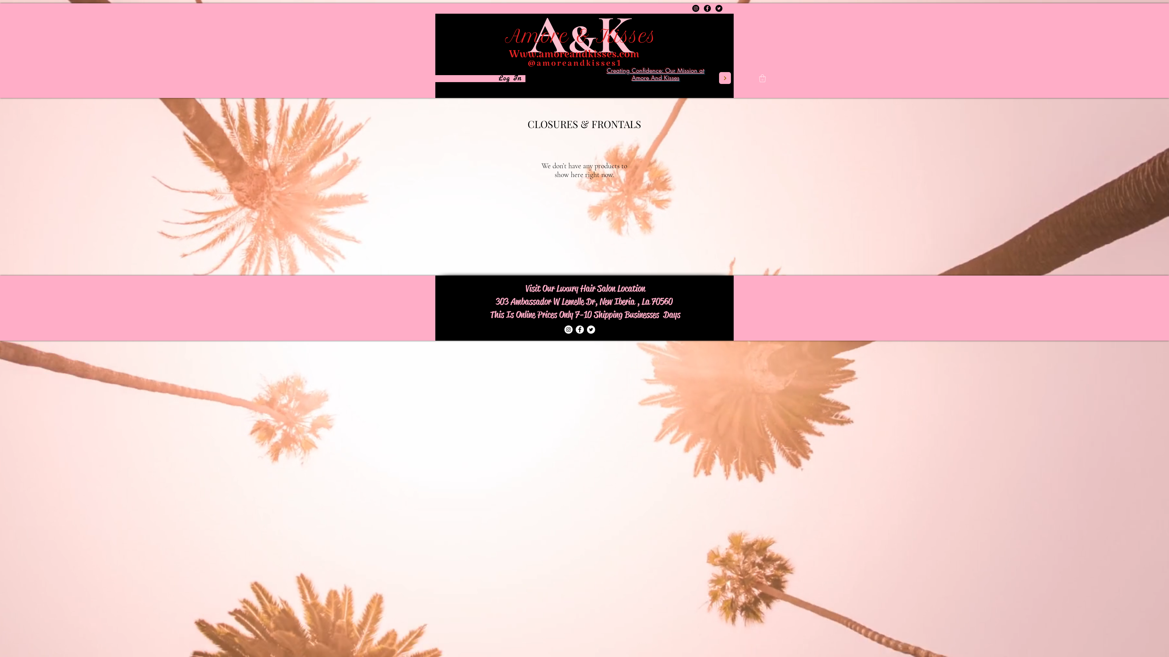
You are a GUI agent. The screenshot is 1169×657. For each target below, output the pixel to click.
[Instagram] (695, 8)
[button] (762, 78)
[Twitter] (718, 8)
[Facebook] (707, 8)
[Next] (725, 78)
